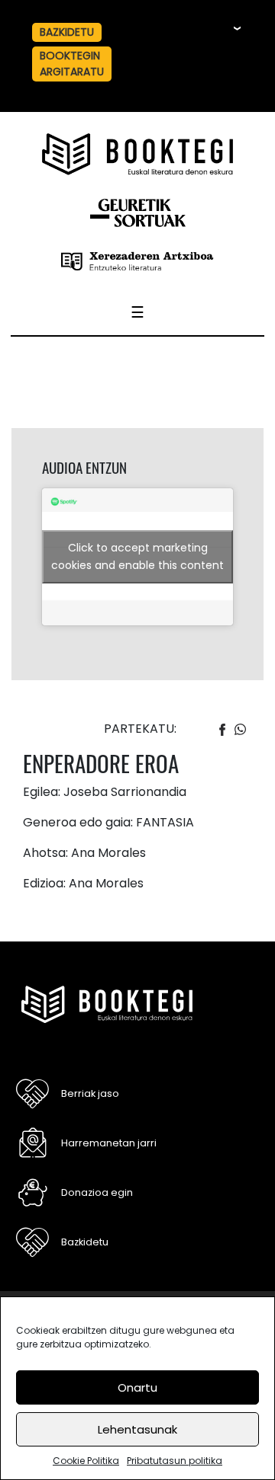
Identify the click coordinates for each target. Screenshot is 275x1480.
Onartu (137, 1387)
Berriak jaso (90, 1093)
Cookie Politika (86, 1460)
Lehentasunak (137, 1429)
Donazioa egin (97, 1192)
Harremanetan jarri (109, 1142)
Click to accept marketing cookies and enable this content (137, 556)
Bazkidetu (84, 1241)
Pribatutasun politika (174, 1460)
